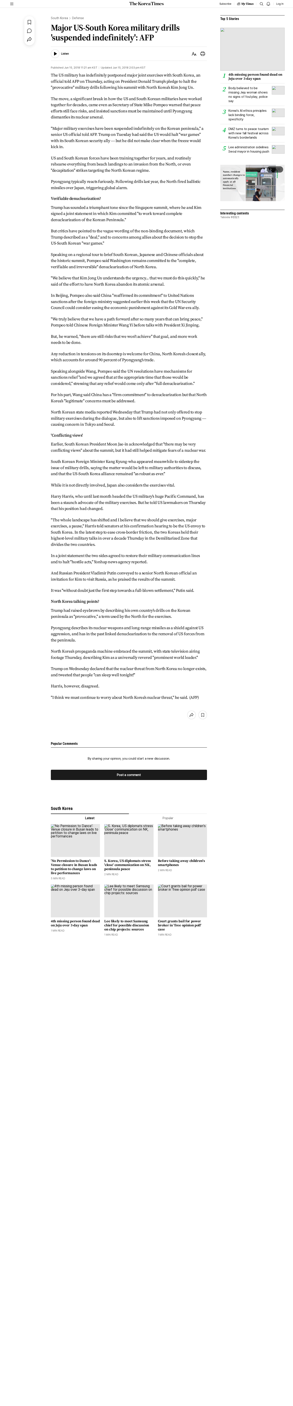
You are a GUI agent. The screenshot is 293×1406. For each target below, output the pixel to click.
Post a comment (129, 775)
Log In (280, 3)
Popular (168, 818)
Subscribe (225, 3)
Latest (90, 818)
